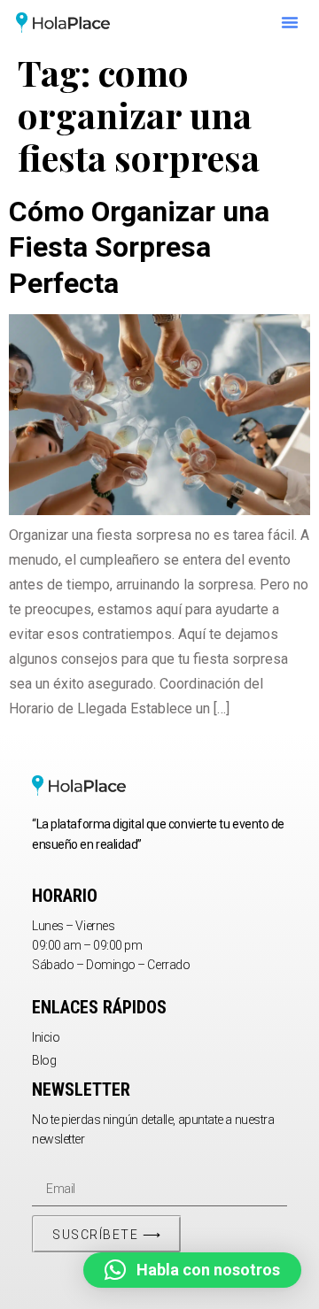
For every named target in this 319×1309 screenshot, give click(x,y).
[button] (289, 22)
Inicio (45, 1037)
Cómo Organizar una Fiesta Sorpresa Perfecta (139, 247)
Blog (44, 1060)
